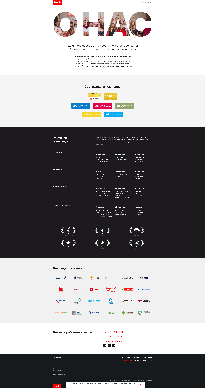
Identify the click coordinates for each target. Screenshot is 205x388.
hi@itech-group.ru (57, 364)
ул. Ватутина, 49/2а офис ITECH (61, 360)
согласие (125, 384)
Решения (148, 357)
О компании (126, 360)
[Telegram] (113, 345)
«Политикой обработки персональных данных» (92, 386)
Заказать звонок (112, 341)
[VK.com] (104, 345)
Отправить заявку (113, 336)
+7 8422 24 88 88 (57, 362)
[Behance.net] (109, 345)
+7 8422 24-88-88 (147, 2)
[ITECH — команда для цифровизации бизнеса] (57, 2)
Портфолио (125, 357)
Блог (137, 360)
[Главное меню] (66, 2)
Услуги (137, 357)
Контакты (147, 360)
